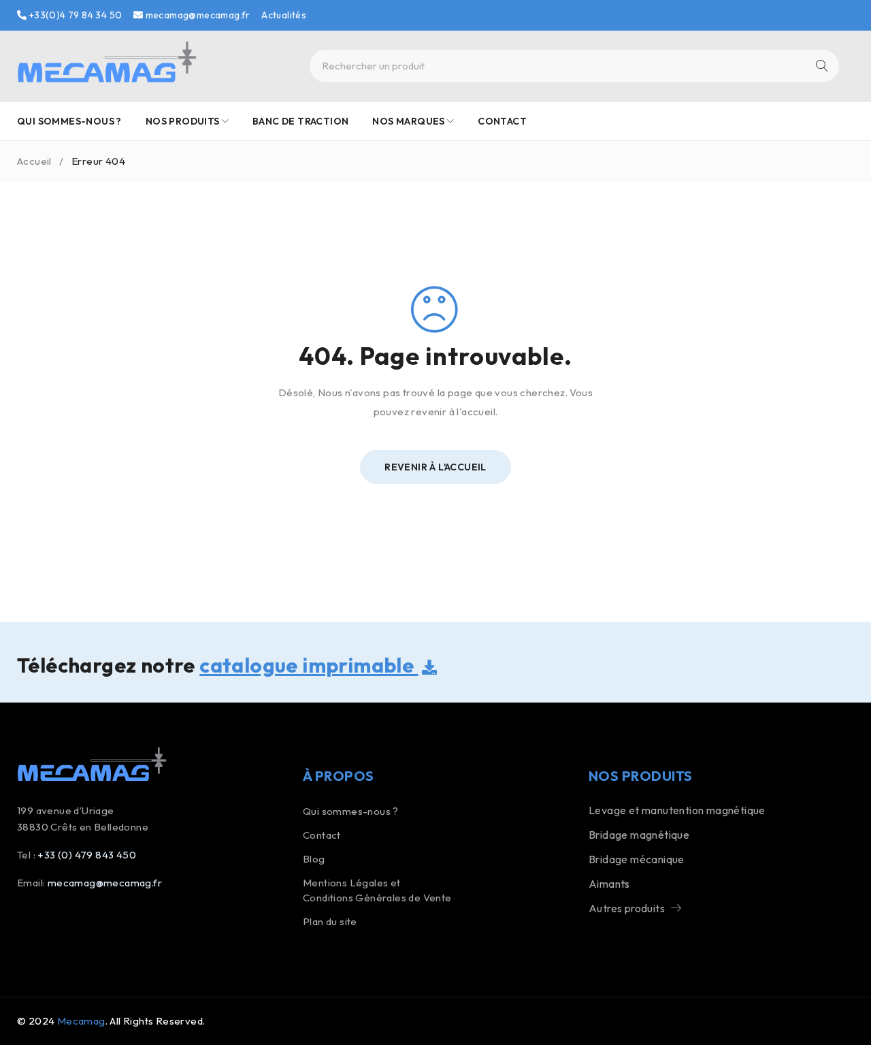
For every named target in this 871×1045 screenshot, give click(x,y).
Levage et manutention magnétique (677, 810)
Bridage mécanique (637, 859)
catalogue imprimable (308, 665)
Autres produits (627, 908)
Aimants (609, 883)
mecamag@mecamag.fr (196, 15)
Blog (314, 858)
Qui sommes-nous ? (351, 811)
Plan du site (330, 921)
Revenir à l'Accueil (435, 467)
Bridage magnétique (639, 834)
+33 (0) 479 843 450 (86, 854)
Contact (322, 835)
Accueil (34, 161)
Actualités (283, 15)
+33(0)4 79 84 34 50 (74, 15)
